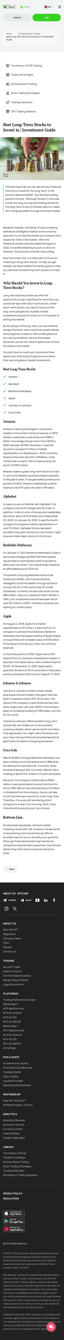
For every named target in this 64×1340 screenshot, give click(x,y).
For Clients (11, 1057)
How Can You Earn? (14, 1100)
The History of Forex (14, 1153)
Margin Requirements (15, 980)
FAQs (6, 942)
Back (11, 869)
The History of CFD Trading (26, 65)
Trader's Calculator (14, 1137)
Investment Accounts (15, 1063)
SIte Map (22, 893)
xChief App (9, 1048)
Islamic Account (12, 971)
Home (9, 33)
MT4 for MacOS (12, 1043)
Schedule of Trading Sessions (20, 1175)
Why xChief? (10, 929)
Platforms (10, 993)
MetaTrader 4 (10, 1026)
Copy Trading (10, 1076)
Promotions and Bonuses (17, 1067)
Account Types (12, 967)
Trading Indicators (21, 102)
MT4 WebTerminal (13, 1030)
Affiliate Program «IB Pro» (18, 1105)
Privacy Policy (13, 1193)
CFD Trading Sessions (23, 111)
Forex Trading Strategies (25, 93)
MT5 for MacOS (12, 1021)
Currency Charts (13, 1129)
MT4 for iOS (10, 1039)
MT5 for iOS (10, 1017)
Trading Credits (12, 1072)
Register (17, 17)
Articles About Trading (29, 33)
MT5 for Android (12, 1013)
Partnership (12, 1094)
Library (8, 1147)
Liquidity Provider (13, 1081)
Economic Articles (13, 1124)
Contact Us (9, 951)
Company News (12, 938)
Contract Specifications (17, 975)
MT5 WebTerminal (13, 1008)
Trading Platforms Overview (19, 999)
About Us (9, 893)
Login (46, 17)
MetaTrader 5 (10, 1004)
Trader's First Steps (22, 74)
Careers (7, 947)
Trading (8, 960)
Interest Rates (11, 1133)
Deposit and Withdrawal (17, 1085)
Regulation (9, 934)
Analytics (10, 1114)
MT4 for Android (12, 1035)
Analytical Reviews (14, 1120)
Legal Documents (13, 984)
